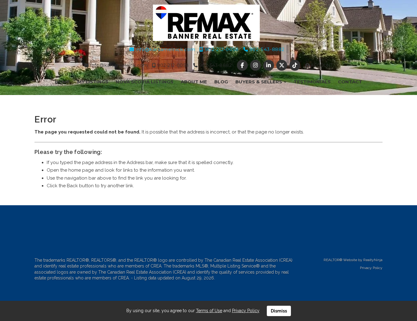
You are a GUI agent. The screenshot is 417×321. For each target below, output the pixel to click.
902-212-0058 (220, 49)
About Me (194, 82)
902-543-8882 (266, 49)
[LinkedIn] (269, 65)
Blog (221, 82)
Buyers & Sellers (259, 82)
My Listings (92, 82)
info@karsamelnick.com (164, 49)
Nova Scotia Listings (144, 82)
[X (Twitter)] (282, 65)
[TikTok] (295, 65)
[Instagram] (256, 65)
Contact (350, 82)
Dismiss (279, 310)
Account (321, 65)
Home (62, 82)
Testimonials (312, 82)
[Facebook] (242, 65)
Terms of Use (209, 310)
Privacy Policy (371, 268)
